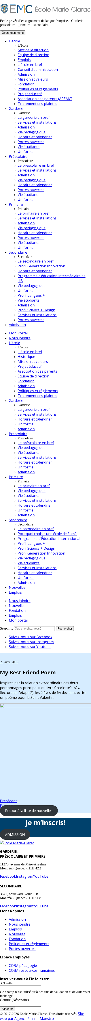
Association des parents (37, 371)
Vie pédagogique (32, 132)
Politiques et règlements (38, 89)
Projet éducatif (30, 93)
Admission (26, 74)
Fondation (26, 84)
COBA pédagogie (23, 965)
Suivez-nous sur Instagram (31, 641)
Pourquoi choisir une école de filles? (47, 533)
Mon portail (18, 620)
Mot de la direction (33, 49)
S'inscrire (7, 1009)
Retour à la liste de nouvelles (29, 810)
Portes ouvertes (31, 141)
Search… (6, 628)
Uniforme (26, 151)
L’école (14, 41)
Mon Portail (18, 333)
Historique (26, 356)
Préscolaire (18, 156)
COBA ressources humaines (32, 970)
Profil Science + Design (36, 310)
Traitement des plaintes (37, 103)
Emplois (24, 59)
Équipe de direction (33, 54)
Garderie (16, 108)
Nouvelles (17, 587)
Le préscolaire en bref (36, 165)
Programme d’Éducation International (49, 538)
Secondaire (18, 252)
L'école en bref (30, 64)
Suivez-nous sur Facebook (30, 636)
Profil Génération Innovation (41, 266)
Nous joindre (19, 338)
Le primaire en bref (34, 213)
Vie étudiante (29, 146)
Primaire (16, 204)
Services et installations (37, 122)
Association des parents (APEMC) (45, 98)
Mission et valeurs (33, 79)
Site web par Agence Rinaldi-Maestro (42, 1016)
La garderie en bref (34, 117)
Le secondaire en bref (36, 261)
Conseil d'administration (38, 69)
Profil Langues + (31, 295)
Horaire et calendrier (35, 136)
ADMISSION (15, 834)
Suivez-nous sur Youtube (30, 646)
